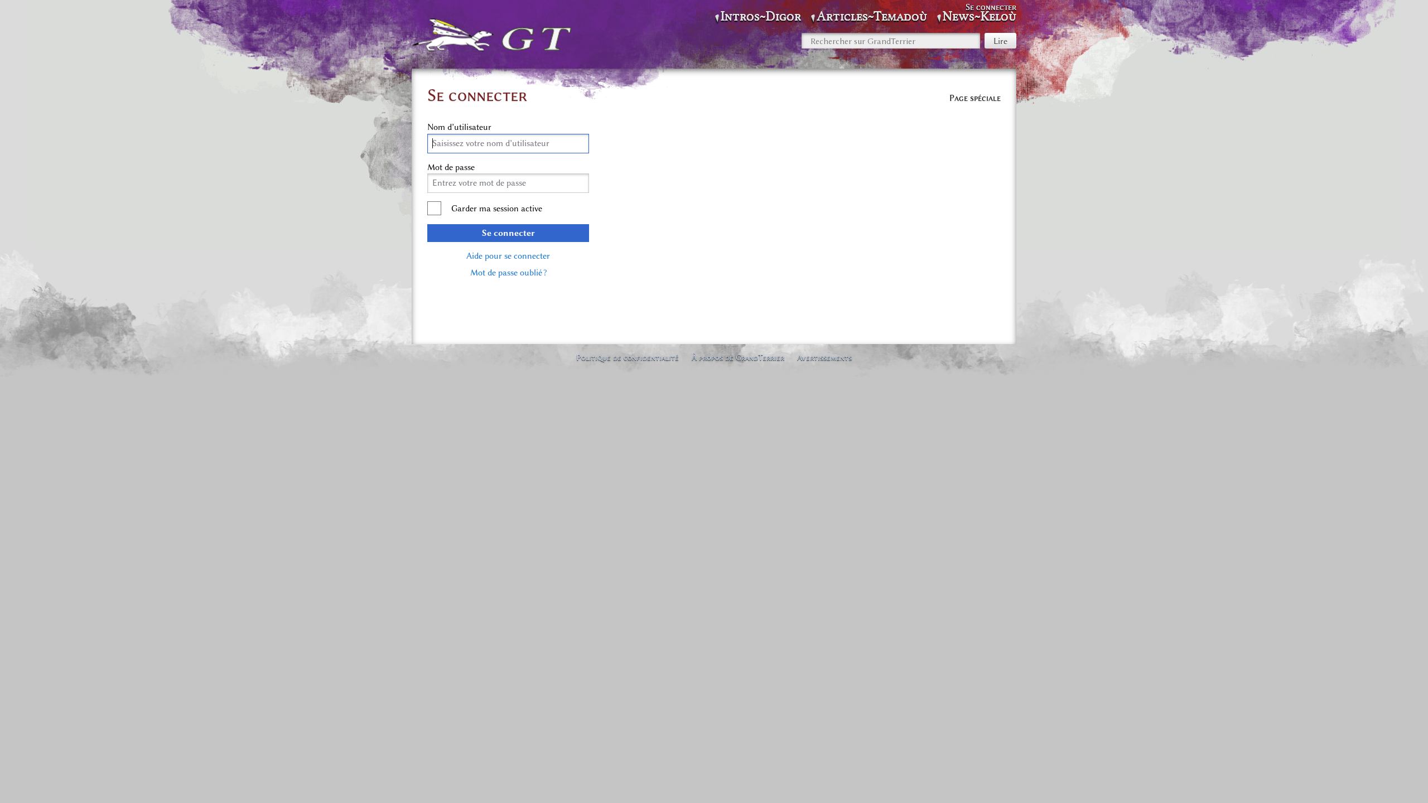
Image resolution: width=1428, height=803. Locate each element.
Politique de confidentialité (627, 357)
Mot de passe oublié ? (508, 273)
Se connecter (508, 233)
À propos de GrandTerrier (738, 357)
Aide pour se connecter (508, 256)
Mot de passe (451, 167)
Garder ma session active (496, 209)
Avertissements (824, 357)
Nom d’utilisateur (459, 127)
